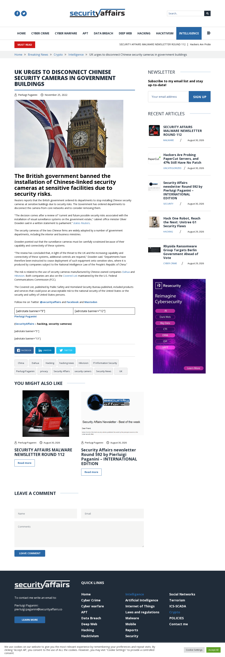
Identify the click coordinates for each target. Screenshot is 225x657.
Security (168, 203)
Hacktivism (164, 33)
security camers (83, 371)
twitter (68, 350)
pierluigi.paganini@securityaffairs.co (38, 609)
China (21, 363)
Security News (103, 371)
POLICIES (176, 618)
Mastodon (90, 302)
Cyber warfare (66, 33)
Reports (131, 630)
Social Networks (182, 594)
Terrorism (177, 600)
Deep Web (125, 33)
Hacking (143, 33)
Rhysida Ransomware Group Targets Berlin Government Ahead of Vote (180, 252)
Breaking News (38, 54)
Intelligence (189, 33)
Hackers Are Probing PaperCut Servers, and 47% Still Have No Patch (182, 159)
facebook (26, 350)
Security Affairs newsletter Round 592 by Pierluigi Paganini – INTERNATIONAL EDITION (109, 456)
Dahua (126, 272)
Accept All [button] (213, 649)
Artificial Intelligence (141, 600)
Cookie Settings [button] (194, 649)
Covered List (70, 275)
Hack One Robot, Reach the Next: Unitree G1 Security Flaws (181, 222)
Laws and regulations (142, 612)
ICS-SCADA (177, 606)
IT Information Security (105, 363)
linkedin (47, 350)
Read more (24, 463)
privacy (44, 371)
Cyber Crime (40, 33)
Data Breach (103, 33)
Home (21, 33)
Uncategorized (172, 168)
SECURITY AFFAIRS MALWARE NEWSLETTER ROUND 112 (147, 44)
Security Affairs (62, 371)
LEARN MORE (30, 619)
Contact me (178, 624)
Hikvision (19, 275)
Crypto (58, 54)
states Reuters (81, 223)
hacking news (66, 363)
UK (120, 371)
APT (85, 33)
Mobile (130, 624)
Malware (168, 140)
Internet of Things (140, 606)
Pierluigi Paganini (27, 94)
